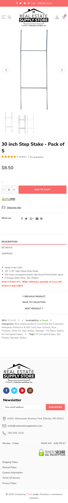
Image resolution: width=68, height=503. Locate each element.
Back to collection (34, 302)
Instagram (30, 390)
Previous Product (35, 296)
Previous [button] (6, 70)
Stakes (23, 337)
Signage (14, 337)
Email (37, 218)
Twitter (26, 218)
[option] (34, 70)
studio (32, 494)
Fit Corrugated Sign (45, 334)
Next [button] (62, 70)
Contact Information (12, 472)
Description (9, 241)
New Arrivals (43, 327)
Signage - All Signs (45, 330)
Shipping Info (14, 207)
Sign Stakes (28, 330)
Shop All (16, 330)
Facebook (22, 218)
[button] (9, 156)
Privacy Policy (9, 483)
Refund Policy (9, 467)
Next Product (33, 308)
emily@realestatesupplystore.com (25, 425)
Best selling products (25, 323)
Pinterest (41, 218)
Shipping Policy (10, 462)
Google (31, 218)
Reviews (7, 247)
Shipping (7, 253)
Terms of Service (11, 477)
